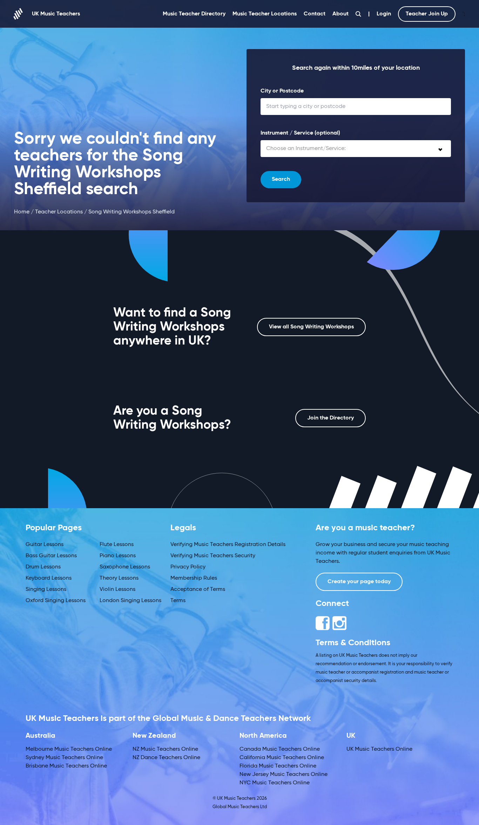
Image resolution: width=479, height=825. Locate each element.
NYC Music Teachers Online (275, 783)
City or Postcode (282, 91)
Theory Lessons (119, 578)
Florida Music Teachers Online (278, 766)
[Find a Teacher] (358, 14)
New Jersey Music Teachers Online (284, 774)
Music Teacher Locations (264, 14)
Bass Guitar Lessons (51, 556)
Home (21, 212)
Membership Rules (193, 578)
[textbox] (355, 148)
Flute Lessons (117, 544)
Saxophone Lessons (125, 567)
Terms (177, 601)
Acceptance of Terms (197, 589)
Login (384, 14)
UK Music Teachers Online (379, 749)
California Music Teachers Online (282, 758)
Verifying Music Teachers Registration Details (227, 544)
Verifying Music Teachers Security (212, 556)
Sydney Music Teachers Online (64, 758)
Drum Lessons (43, 567)
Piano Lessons (118, 556)
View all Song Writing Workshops (311, 327)
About (340, 14)
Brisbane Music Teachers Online (66, 766)
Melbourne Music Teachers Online (69, 749)
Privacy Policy (187, 567)
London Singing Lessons (130, 601)
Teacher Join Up (427, 14)
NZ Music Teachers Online (165, 749)
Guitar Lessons (44, 544)
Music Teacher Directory (194, 14)
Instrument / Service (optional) (300, 133)
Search (281, 179)
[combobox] (356, 148)
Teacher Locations (59, 212)
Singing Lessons (46, 589)
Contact (314, 14)
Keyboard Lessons (49, 578)
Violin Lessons (117, 589)
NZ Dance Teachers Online (166, 758)
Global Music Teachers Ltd (239, 807)
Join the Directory (330, 418)
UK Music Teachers (56, 14)
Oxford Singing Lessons (56, 601)
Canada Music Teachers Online (280, 749)
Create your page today (359, 582)
